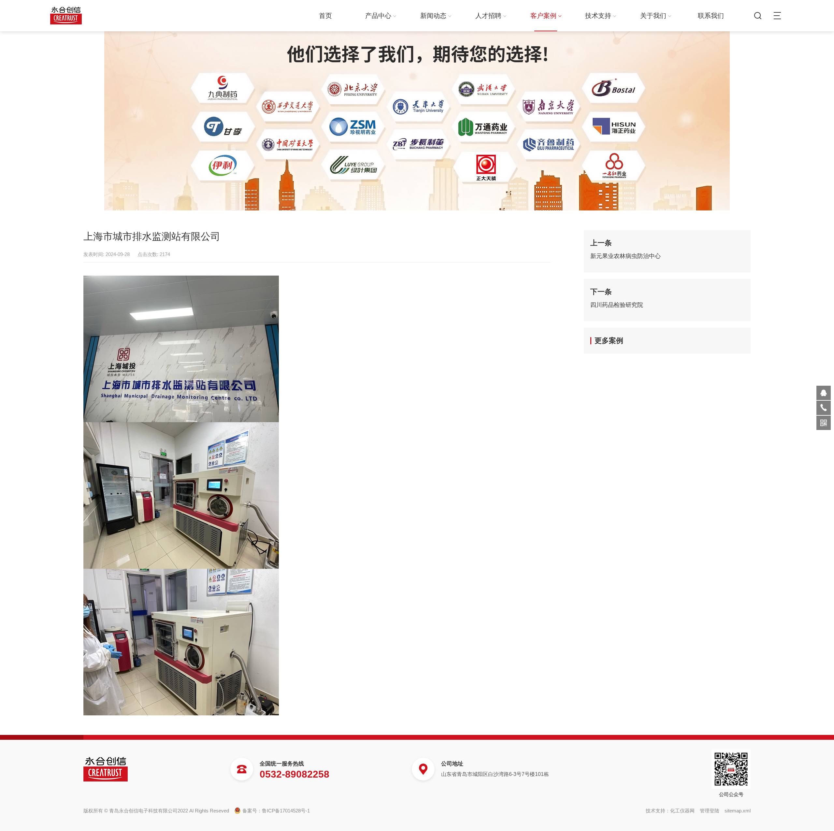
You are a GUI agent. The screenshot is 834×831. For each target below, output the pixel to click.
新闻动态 (433, 15)
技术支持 (598, 15)
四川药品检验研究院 (616, 305)
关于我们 (653, 15)
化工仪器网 (682, 810)
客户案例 (543, 15)
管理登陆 (709, 810)
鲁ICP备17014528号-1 (286, 810)
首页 (325, 15)
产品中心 (378, 15)
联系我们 (711, 15)
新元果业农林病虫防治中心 (625, 256)
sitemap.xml (738, 810)
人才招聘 (488, 15)
